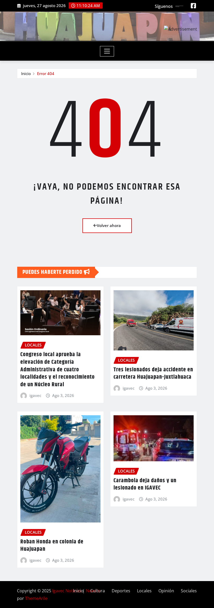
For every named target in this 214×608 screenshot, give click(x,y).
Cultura (97, 591)
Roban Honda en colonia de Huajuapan (52, 545)
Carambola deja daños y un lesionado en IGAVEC (145, 484)
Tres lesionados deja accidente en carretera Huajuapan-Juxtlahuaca (153, 373)
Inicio (26, 73)
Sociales (189, 591)
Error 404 (45, 73)
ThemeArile (36, 598)
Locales (144, 591)
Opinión (166, 591)
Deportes (121, 591)
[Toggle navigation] (107, 51)
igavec (35, 395)
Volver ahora (109, 225)
